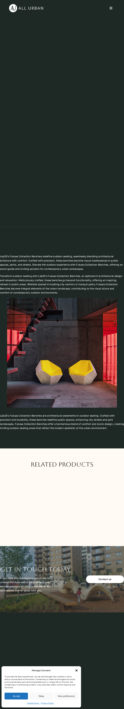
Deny (41, 696)
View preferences (66, 696)
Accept (16, 696)
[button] (76, 670)
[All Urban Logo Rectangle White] (26, 5)
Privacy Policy (47, 703)
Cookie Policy (33, 703)
